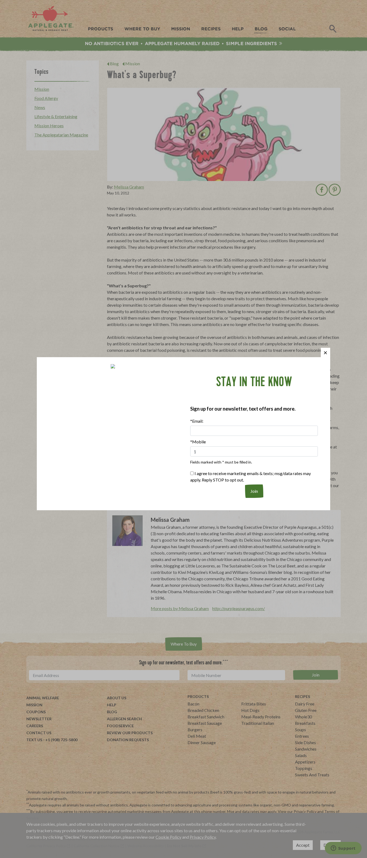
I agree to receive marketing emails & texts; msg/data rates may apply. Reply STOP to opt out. (250, 476)
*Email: (196, 420)
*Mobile (198, 441)
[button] (325, 352)
